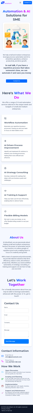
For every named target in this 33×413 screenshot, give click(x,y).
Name (6, 307)
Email (5, 315)
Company (7, 322)
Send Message (10, 341)
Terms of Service (6, 410)
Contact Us (27, 2)
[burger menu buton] (20, 3)
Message (6, 330)
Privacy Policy (5, 409)
